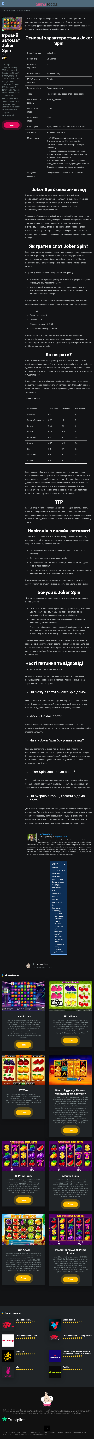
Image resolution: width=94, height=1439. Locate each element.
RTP (53, 891)
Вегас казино (69, 1320)
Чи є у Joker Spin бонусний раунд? (58, 930)
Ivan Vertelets (45, 834)
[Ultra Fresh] (70, 1010)
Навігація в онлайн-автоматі (56, 896)
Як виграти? (56, 888)
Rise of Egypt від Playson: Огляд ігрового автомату (70, 1092)
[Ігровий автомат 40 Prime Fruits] (70, 1244)
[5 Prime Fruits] (70, 1170)
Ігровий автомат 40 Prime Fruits (70, 1251)
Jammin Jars (23, 1016)
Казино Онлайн (34, 1432)
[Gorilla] (55, 1377)
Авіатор (68, 1432)
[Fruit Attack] (23, 1244)
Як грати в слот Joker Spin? (58, 883)
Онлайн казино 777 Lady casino (77, 1335)
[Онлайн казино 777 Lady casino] (54, 1339)
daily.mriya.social (61, 837)
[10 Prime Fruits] (23, 1170)
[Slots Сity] (8, 1362)
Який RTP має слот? (58, 922)
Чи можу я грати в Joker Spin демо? (59, 916)
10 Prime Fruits (24, 1175)
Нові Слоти (7, 1434)
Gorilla (66, 1367)
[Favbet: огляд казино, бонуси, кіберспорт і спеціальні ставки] (55, 1362)
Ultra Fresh (70, 1016)
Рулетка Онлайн (56, 1432)
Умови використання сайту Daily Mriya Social (30, 1434)
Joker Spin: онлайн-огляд (57, 877)
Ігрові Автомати (9, 1432)
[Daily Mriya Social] (47, 3)
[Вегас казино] (55, 1330)
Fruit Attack (23, 1249)
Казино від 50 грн (79, 1432)
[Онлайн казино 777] (8, 1330)
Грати (11, 125)
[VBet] (8, 1377)
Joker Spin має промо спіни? (58, 939)
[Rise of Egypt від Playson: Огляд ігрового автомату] (70, 1084)
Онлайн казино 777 (25, 1320)
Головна (5, 11)
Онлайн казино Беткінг (26, 1335)
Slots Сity (20, 1351)
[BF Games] (4, 58)
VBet (18, 1367)
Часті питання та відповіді (57, 909)
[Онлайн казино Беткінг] (8, 1346)
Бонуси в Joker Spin (57, 903)
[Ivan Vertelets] (32, 841)
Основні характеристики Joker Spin (58, 870)
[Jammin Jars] (23, 1010)
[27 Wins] (23, 1084)
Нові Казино (21, 1432)
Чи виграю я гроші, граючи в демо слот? (59, 948)
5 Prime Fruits (70, 1175)
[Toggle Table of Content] (62, 864)
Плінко (45, 1432)
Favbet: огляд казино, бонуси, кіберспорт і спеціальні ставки (77, 1352)
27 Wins (23, 1090)
